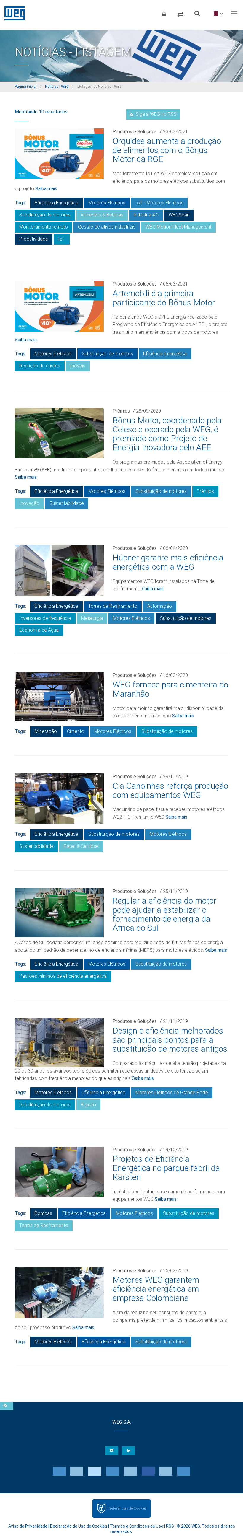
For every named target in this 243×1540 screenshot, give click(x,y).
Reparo (88, 1104)
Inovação (29, 503)
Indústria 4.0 (146, 215)
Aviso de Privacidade (27, 1526)
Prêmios (121, 411)
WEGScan (179, 215)
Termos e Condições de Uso (136, 1526)
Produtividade (33, 239)
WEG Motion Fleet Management (178, 227)
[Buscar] (197, 13)
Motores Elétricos (106, 203)
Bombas (43, 1213)
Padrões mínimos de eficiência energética (63, 976)
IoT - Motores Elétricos (159, 203)
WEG (12, 13)
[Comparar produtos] (180, 13)
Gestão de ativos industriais (106, 227)
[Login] (164, 13)
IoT (61, 239)
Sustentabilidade (66, 503)
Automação (159, 606)
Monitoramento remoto (43, 227)
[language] (217, 13)
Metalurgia (92, 618)
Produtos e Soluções (135, 131)
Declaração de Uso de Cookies (78, 1526)
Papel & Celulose (81, 846)
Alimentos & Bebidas (102, 215)
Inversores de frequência (45, 618)
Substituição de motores (45, 215)
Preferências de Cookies (127, 1508)
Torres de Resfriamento (112, 606)
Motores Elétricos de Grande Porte (171, 1092)
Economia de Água (39, 630)
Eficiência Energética (56, 203)
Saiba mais (46, 188)
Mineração (46, 731)
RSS (170, 1526)
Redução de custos (39, 366)
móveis (77, 366)
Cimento (75, 731)
